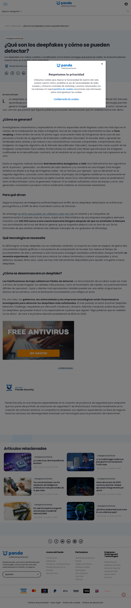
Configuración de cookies (66, 99)
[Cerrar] (102, 64)
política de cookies (64, 89)
